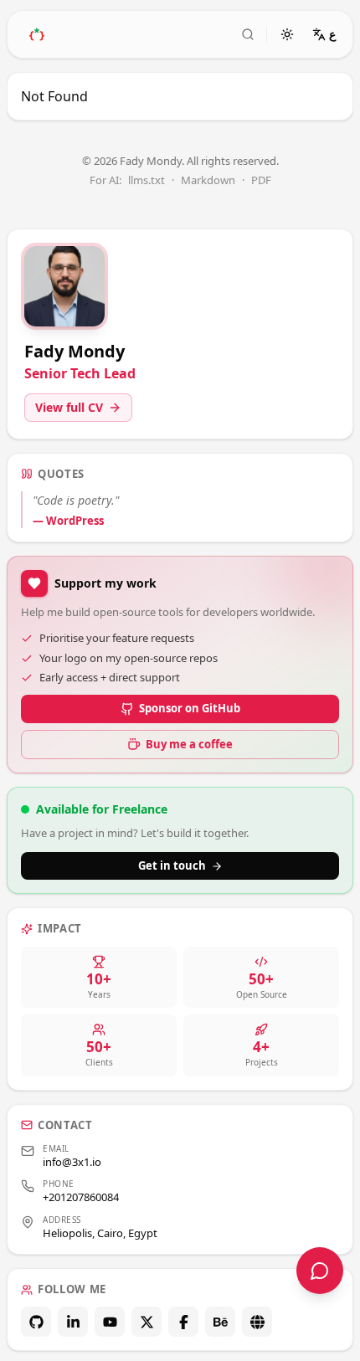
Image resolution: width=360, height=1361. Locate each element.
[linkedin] (73, 1322)
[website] (257, 1322)
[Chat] (319, 1270)
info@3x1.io (72, 1161)
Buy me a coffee (189, 744)
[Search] (247, 34)
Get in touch (172, 865)
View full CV (69, 407)
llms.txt (146, 180)
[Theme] (287, 34)
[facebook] (183, 1322)
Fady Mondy (151, 160)
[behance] (220, 1322)
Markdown (208, 180)
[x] (146, 1322)
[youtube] (110, 1322)
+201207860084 (81, 1196)
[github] (36, 1322)
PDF (261, 180)
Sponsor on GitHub (189, 708)
